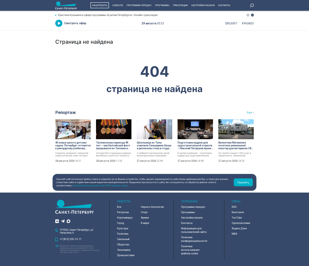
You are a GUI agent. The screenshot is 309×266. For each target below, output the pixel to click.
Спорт (144, 212)
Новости (117, 5)
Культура (122, 228)
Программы (162, 5)
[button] (252, 15)
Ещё (249, 112)
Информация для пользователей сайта (194, 230)
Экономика (123, 249)
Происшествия (125, 255)
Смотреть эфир (75, 23)
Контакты (224, 5)
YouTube (237, 217)
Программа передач (139, 5)
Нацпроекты (99, 5)
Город (120, 223)
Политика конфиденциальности (194, 239)
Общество (123, 244)
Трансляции (180, 5)
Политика (122, 233)
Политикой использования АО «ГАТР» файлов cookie (100, 185)
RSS (234, 206)
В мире (145, 223)
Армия (145, 217)
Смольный (123, 239)
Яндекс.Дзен (239, 228)
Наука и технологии (152, 206)
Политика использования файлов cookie (190, 250)
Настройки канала (203, 5)
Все (119, 206)
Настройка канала (192, 217)
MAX (234, 233)
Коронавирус (125, 217)
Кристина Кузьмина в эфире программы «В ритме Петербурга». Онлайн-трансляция (108, 15)
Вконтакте (238, 212)
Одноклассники (241, 223)
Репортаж (65, 112)
